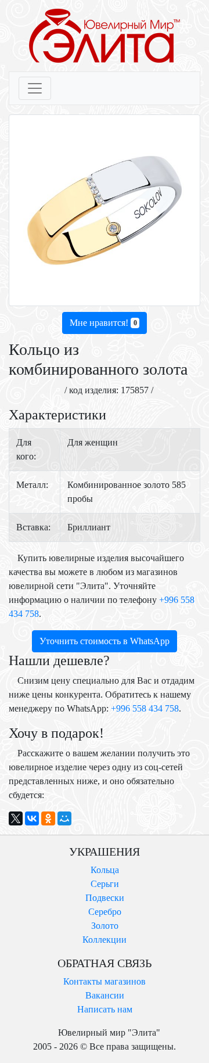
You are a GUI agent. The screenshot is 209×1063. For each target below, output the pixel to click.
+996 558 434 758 (145, 708)
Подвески (104, 898)
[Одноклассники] (48, 818)
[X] (16, 818)
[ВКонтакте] (32, 818)
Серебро (104, 912)
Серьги (105, 884)
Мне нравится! (103, 323)
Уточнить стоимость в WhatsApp (104, 641)
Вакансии (104, 995)
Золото (104, 926)
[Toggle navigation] (35, 88)
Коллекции (104, 940)
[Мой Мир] (64, 818)
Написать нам (104, 1009)
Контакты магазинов (104, 981)
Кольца (105, 870)
